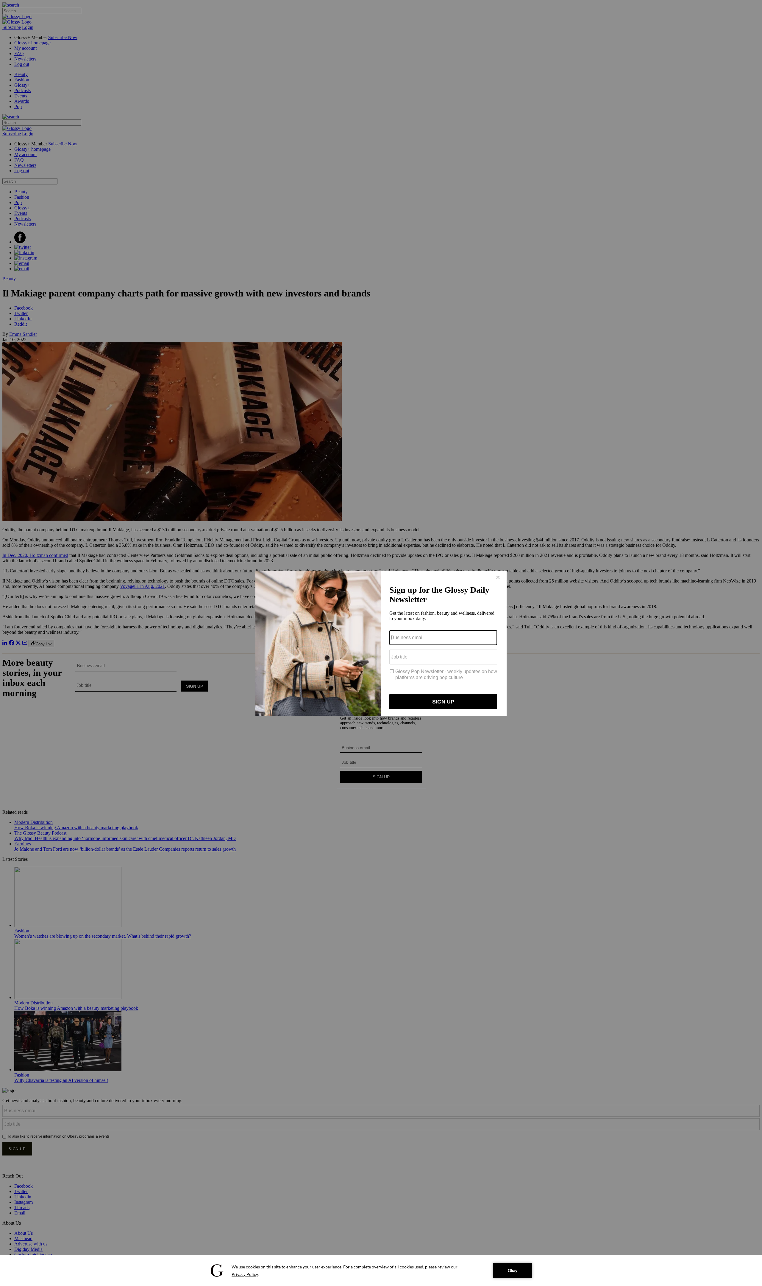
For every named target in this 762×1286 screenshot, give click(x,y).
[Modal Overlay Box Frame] (381, 643)
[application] (381, 1270)
